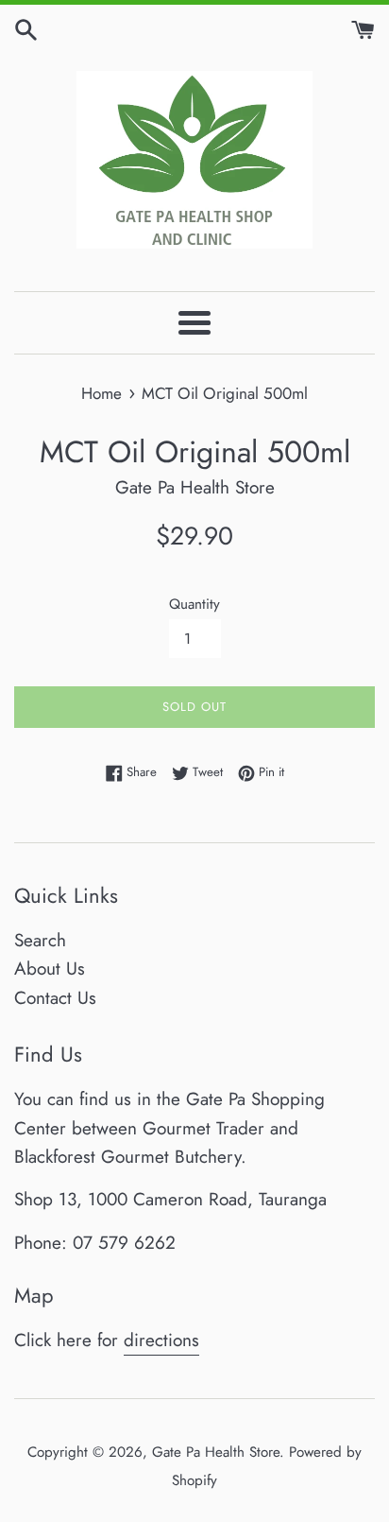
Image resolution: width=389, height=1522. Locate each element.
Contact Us (55, 998)
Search (40, 940)
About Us (49, 968)
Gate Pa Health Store (215, 1452)
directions (161, 1340)
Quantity (194, 604)
